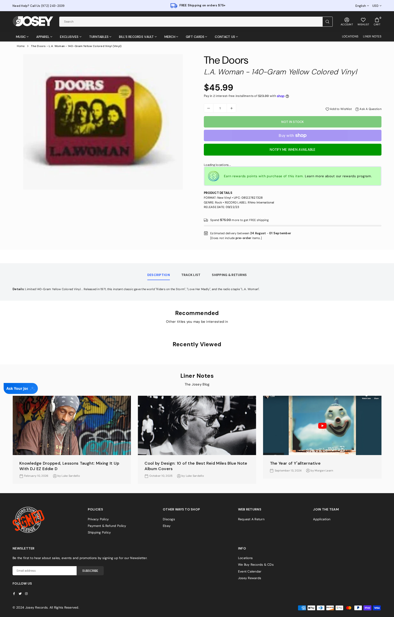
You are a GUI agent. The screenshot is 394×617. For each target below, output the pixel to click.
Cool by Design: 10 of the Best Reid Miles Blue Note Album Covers (196, 466)
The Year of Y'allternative (295, 463)
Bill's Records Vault (136, 37)
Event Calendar (250, 571)
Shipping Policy (99, 532)
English (360, 6)
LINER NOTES (372, 36)
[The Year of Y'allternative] (322, 425)
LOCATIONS (350, 36)
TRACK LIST (191, 275)
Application (321, 519)
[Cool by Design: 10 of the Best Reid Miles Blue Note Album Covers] (197, 425)
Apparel (42, 37)
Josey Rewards (249, 578)
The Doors (226, 60)
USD (375, 6)
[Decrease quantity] (208, 108)
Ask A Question (370, 109)
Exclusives (69, 37)
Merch (169, 37)
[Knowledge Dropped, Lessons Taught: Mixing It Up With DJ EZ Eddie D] (72, 425)
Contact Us (225, 37)
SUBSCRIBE (90, 571)
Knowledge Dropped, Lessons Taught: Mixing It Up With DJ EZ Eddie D (69, 466)
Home (21, 46)
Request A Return (251, 519)
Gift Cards (195, 37)
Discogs (169, 519)
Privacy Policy (98, 519)
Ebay (167, 526)
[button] (385, 443)
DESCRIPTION (158, 275)
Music (21, 37)
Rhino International (261, 202)
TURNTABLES (99, 37)
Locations (245, 558)
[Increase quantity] (231, 108)
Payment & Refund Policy (107, 526)
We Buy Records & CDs (256, 564)
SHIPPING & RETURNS (229, 275)
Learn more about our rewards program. (338, 176)
